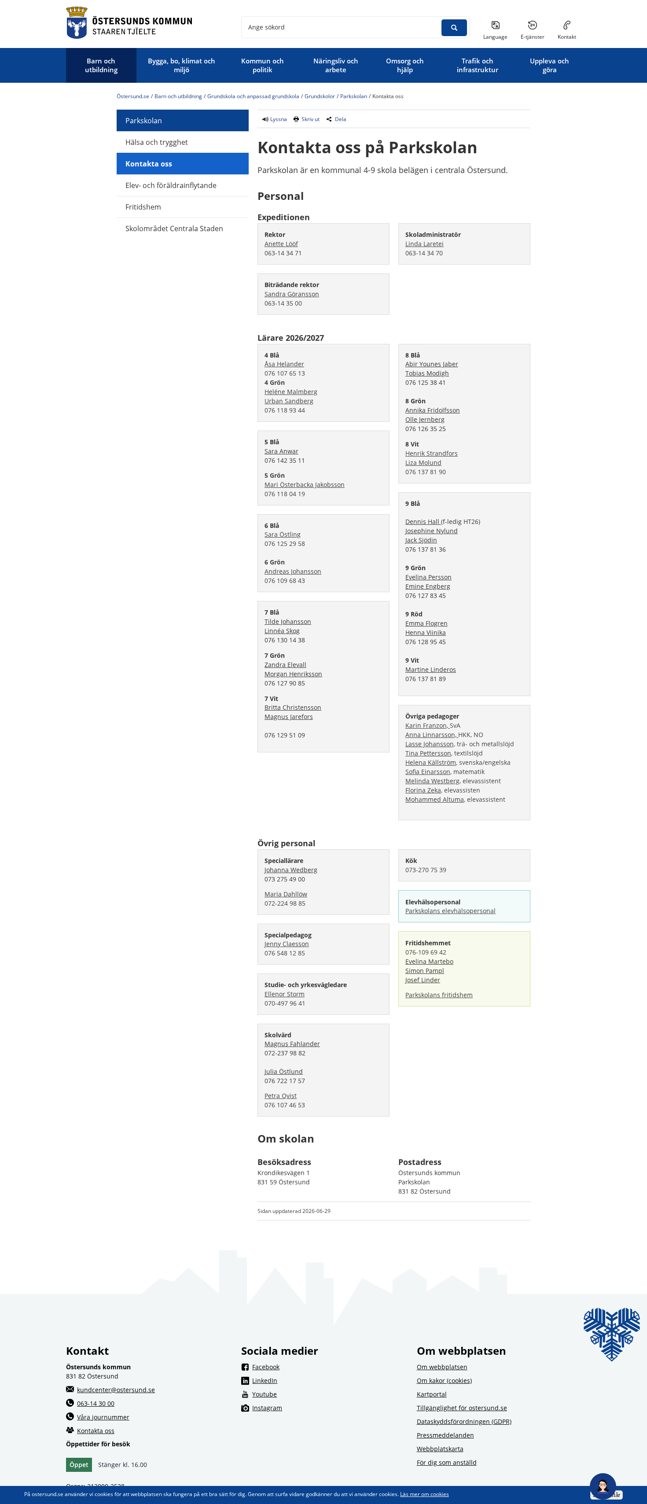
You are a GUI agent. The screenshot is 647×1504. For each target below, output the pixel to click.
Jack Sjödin (421, 540)
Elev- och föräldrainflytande (171, 185)
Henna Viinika (425, 632)
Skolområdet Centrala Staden (174, 228)
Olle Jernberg (425, 419)
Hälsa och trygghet (156, 142)
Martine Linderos (430, 669)
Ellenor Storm (285, 994)
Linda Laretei (424, 244)
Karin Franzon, (427, 725)
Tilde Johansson (288, 621)
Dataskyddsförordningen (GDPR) (464, 1421)
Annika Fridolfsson (432, 410)
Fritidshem (143, 207)
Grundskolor (320, 96)
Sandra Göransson (292, 294)
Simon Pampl (424, 970)
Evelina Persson (428, 577)
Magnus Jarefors (289, 716)
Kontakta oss (148, 164)
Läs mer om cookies (424, 1494)
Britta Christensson (293, 707)
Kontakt (567, 37)
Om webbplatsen (442, 1367)
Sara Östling (283, 534)
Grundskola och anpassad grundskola (253, 96)
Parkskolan (353, 96)
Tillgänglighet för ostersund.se (462, 1408)
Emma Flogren (426, 623)
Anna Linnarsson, (431, 734)
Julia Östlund (284, 1071)
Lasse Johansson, (430, 744)
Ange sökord (266, 27)
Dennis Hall (423, 521)
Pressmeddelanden (445, 1435)
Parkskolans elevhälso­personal (450, 911)
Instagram (328, 1407)
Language (495, 37)
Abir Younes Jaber (431, 364)
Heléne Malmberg (291, 391)
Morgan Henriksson (293, 674)
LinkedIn (328, 1380)
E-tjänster (536, 37)
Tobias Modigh (427, 373)
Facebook (328, 1366)
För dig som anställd (447, 1462)
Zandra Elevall (285, 664)
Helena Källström (430, 762)
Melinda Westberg (432, 781)
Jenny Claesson (287, 944)
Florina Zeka (423, 790)
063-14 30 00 (95, 1403)
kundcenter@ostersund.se (116, 1390)
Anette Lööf (281, 244)
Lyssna (278, 119)
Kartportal (432, 1394)
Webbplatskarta (440, 1449)
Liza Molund (423, 462)
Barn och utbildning (178, 96)
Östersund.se (133, 96)
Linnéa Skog (282, 631)
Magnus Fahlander (292, 1044)
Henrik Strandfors (431, 453)
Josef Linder (422, 980)
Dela (340, 119)
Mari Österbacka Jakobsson (305, 484)
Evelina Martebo (429, 961)
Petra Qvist (281, 1095)
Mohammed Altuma (434, 799)
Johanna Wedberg (291, 870)
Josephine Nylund (431, 531)
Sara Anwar (281, 451)
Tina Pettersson (428, 753)
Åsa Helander (284, 364)
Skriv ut (310, 119)
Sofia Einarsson (427, 771)
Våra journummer (103, 1417)
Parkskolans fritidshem (439, 995)
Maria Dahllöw (286, 894)
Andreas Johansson (293, 571)
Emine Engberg (427, 586)
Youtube (328, 1394)
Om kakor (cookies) (444, 1380)
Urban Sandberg (289, 401)
